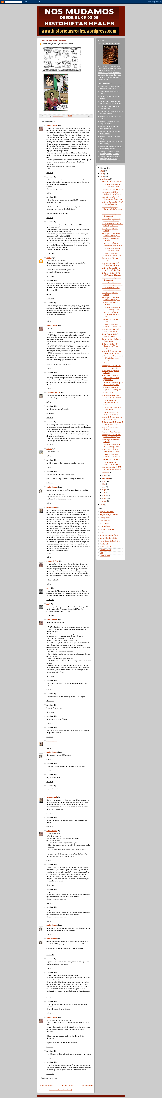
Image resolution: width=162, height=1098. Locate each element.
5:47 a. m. (49, 218)
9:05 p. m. (49, 503)
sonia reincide (51, 487)
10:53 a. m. (50, 712)
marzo (104, 495)
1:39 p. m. (49, 321)
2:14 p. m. (49, 445)
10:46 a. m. (50, 701)
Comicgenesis (105, 517)
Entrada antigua (87, 1085)
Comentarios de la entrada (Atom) (60, 1090)
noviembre (106, 473)
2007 (102, 174)
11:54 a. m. (50, 955)
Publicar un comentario (49, 1078)
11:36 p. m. (50, 615)
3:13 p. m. (49, 748)
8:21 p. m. (49, 997)
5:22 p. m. (49, 813)
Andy (48, 588)
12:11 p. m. (50, 276)
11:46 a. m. (50, 254)
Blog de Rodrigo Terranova (109, 515)
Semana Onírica (52, 561)
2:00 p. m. (49, 388)
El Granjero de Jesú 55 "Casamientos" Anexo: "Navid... (110, 346)
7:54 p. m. (49, 467)
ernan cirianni (51, 507)
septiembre (106, 478)
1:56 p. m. (49, 368)
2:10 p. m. (49, 737)
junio (104, 487)
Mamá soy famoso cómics (109, 535)
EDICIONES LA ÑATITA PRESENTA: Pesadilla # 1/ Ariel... (112, 314)
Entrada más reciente (46, 1085)
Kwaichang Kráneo (53, 393)
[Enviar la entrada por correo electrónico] (89, 116)
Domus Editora (105, 520)
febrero (104, 498)
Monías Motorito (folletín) (108, 538)
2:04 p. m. (49, 418)
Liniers (49, 449)
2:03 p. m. (49, 402)
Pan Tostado (104, 544)
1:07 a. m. (49, 193)
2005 (102, 505)
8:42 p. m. (49, 483)
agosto (104, 481)
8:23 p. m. (49, 1013)
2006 (102, 176)
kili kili (48, 258)
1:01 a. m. (49, 173)
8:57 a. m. (49, 934)
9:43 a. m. (49, 689)
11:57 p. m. (50, 1074)
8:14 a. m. (49, 903)
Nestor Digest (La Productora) (110, 541)
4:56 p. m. (49, 782)
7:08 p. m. (49, 456)
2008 (102, 171)
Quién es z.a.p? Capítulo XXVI (112, 459)
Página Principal (67, 1085)
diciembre (105, 179)
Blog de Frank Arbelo (107, 512)
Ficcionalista (104, 523)
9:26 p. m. (49, 557)
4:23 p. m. (49, 770)
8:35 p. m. (49, 860)
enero (104, 501)
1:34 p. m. (49, 723)
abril (104, 492)
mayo (104, 490)
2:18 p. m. (49, 1058)
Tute (101, 553)
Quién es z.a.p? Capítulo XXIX (112, 189)
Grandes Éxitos (105, 526)
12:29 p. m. (50, 299)
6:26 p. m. (49, 827)
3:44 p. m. (49, 759)
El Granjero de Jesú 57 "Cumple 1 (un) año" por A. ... (112, 209)
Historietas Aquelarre (107, 529)
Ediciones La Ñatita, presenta (112, 181)
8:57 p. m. (49, 1047)
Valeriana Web (105, 556)
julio (103, 484)
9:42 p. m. (49, 584)
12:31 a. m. (50, 676)
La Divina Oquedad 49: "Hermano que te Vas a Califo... (110, 402)
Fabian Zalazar (51, 125)
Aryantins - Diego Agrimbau (111, 432)
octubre (105, 475)
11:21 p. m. (50, 885)
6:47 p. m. (49, 968)
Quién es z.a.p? (107, 392)
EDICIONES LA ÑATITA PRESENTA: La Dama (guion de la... (110, 378)
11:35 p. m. (50, 600)
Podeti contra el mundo (108, 547)
